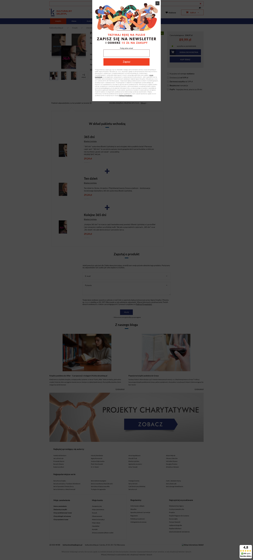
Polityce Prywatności (125, 95)
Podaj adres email (126, 48)
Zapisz (126, 61)
